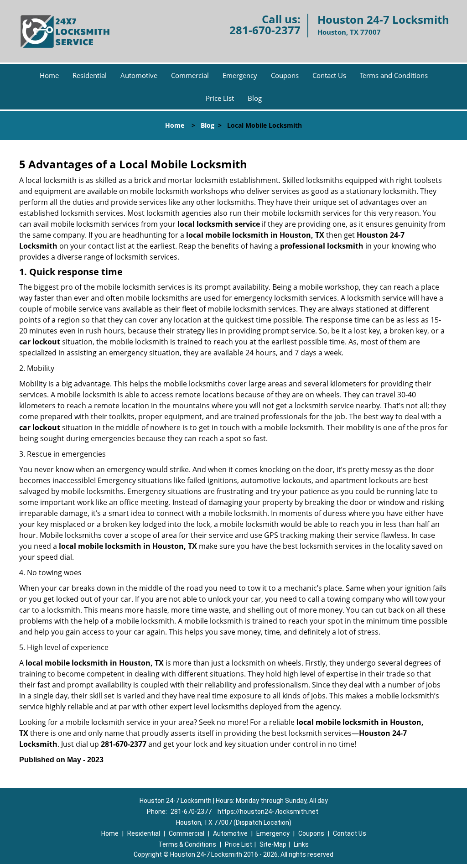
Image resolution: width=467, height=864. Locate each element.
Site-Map (272, 844)
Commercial (190, 75)
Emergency (240, 75)
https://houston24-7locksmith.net (268, 811)
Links (301, 844)
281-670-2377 (265, 29)
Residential (90, 75)
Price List (220, 98)
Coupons (285, 75)
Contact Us (329, 75)
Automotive (138, 75)
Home (49, 75)
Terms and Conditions (394, 75)
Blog (255, 98)
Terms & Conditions (187, 844)
